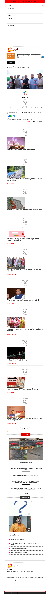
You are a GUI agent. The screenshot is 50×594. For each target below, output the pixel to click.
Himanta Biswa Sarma (23, 119)
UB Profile (11, 25)
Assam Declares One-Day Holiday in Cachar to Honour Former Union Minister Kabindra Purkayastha (26, 489)
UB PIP (21, 1)
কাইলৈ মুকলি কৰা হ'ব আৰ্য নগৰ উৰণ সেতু (17, 360)
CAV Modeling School (35, 1)
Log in (34, 121)
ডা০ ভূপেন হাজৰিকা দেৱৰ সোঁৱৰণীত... (17, 539)
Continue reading (10, 153)
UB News (13, 119)
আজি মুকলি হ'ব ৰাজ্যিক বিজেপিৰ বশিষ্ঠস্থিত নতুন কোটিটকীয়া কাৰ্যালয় (24, 209)
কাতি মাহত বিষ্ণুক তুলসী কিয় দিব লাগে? (16, 534)
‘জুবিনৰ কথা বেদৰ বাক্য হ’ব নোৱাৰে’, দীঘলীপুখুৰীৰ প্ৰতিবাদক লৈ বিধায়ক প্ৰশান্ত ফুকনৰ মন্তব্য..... (25, 543)
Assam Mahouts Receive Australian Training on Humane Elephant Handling (26, 469)
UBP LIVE (10, 21)
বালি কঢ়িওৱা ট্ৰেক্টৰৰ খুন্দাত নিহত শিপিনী (24, 55)
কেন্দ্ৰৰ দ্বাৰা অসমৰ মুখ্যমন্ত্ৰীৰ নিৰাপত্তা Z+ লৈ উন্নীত (21, 149)
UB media (17, 119)
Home (9, 5)
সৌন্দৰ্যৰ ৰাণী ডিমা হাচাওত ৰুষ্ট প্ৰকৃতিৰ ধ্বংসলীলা (19, 548)
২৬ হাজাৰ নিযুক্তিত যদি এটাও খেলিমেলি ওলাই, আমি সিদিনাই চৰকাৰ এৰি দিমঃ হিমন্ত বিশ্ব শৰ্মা (24, 419)
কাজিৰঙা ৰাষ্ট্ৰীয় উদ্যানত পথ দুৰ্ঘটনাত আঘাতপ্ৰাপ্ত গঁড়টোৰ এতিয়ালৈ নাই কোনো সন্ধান (24, 179)
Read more (29, 121)
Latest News (11, 11)
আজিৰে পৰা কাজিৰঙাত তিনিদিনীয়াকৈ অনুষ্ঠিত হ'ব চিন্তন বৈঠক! (23, 389)
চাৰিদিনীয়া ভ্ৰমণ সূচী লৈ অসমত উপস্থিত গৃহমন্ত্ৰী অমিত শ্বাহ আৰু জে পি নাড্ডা (24, 270)
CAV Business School (27, 1)
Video (9, 15)
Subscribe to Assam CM (7, 431)
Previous (41, 56)
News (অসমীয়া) (11, 8)
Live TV (10, 18)
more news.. (26, 493)
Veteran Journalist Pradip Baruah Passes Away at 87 (26, 475)
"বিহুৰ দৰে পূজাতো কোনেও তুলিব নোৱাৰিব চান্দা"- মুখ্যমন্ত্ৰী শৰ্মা (23, 300)
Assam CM (30, 119)
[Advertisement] (25, 36)
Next (43, 56)
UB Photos (25, 97)
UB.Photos (13, 1)
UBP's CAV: (17, 1)
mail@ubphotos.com (32, 578)
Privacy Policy (13, 580)
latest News (26, 439)
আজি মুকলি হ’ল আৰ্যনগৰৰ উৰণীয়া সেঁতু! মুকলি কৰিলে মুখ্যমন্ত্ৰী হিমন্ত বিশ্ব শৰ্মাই (25, 330)
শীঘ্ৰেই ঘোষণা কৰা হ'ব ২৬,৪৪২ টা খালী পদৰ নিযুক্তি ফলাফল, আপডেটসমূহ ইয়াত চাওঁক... (23, 239)
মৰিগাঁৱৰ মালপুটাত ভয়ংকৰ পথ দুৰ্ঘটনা (26, 462)
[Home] (16, 49)
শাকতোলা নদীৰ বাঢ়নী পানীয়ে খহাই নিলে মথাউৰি (19, 552)
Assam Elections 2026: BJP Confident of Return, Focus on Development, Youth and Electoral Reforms (26, 482)
